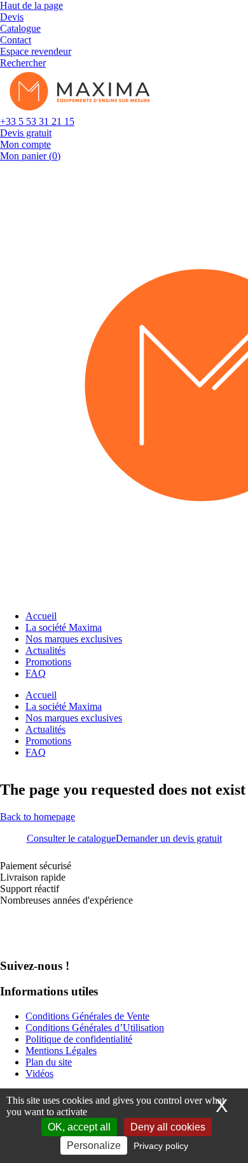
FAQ (35, 673)
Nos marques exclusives (73, 638)
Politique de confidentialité (78, 1039)
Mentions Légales (61, 1050)
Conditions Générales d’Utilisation (94, 1027)
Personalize (94, 1145)
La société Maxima (63, 627)
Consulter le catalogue (71, 838)
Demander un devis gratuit (169, 838)
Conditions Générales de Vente (87, 1016)
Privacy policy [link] (161, 1146)
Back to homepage (37, 816)
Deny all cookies (167, 1127)
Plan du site (48, 1062)
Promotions (48, 661)
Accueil (41, 615)
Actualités (45, 650)
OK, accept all (79, 1127)
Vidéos (39, 1073)
